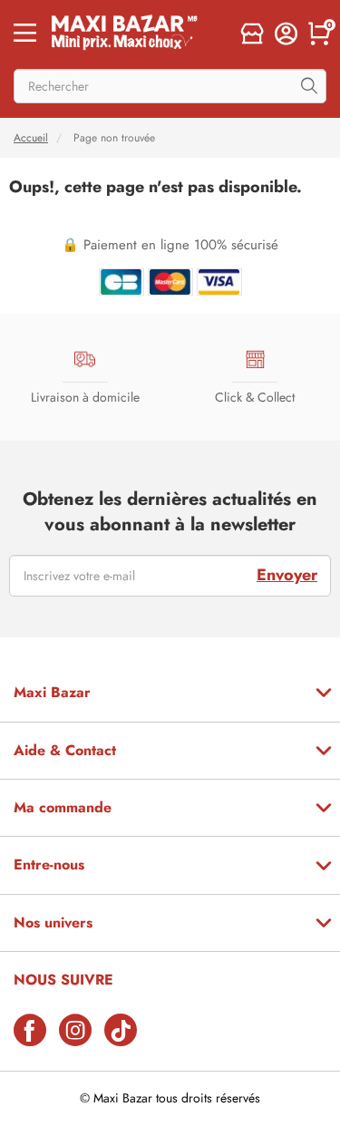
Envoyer (287, 575)
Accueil (31, 138)
